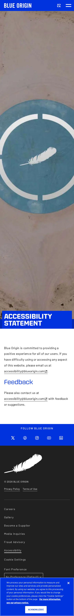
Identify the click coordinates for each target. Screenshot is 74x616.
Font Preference (15, 569)
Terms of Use (30, 489)
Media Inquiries (14, 534)
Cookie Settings (15, 559)
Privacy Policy (12, 489)
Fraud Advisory (14, 542)
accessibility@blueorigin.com (24, 371)
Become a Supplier (17, 525)
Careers (9, 509)
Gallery (9, 517)
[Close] (68, 583)
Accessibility (13, 550)
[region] (37, 597)
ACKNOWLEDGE (36, 609)
